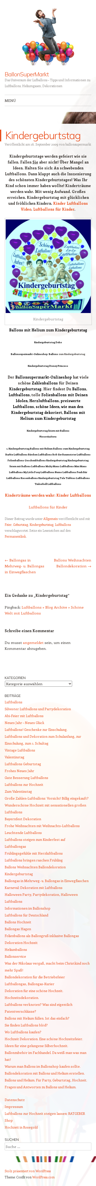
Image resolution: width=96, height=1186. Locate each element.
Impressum (14, 1106)
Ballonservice (15, 956)
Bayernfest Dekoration (23, 819)
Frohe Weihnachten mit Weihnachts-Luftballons (42, 825)
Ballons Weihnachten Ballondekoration (35, 867)
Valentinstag (14, 757)
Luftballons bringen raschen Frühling (34, 860)
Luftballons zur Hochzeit (24, 784)
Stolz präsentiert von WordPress (28, 1171)
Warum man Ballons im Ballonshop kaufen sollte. (42, 1066)
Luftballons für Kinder (53, 209)
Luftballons (63, 524)
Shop (9, 1120)
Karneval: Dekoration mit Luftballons (34, 887)
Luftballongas (15, 846)
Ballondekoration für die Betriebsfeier (35, 977)
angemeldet (33, 642)
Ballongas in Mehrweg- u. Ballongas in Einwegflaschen (24, 566)
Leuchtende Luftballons (23, 832)
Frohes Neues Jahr (19, 770)
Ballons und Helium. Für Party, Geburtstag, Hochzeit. (46, 1080)
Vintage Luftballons (20, 750)
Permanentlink (15, 536)
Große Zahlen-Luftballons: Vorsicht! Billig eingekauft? (47, 798)
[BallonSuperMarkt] (48, 35)
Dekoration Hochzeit (21, 942)
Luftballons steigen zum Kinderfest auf (35, 839)
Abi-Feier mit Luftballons (24, 715)
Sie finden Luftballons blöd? (26, 1025)
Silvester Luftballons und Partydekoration (38, 709)
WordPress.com (43, 1177)
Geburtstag (20, 524)
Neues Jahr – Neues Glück (24, 722)
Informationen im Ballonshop (27, 908)
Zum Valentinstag (18, 791)
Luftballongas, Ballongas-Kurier (29, 984)
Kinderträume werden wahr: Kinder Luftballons (48, 495)
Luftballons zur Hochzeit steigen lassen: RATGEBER (45, 1113)
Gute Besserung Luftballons (26, 777)
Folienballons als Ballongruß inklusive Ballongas (42, 935)
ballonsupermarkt (78, 144)
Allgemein (50, 519)
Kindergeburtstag (41, 524)
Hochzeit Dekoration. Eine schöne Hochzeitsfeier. (44, 1038)
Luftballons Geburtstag (23, 764)
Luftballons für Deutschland (26, 915)
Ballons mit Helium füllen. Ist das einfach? (37, 1018)
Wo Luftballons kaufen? (23, 1032)
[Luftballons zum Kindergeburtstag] (48, 266)
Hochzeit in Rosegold (21, 1127)
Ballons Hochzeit (18, 922)
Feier (8, 524)
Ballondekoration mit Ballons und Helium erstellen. (45, 1073)
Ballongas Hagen (18, 929)
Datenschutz (15, 1099)
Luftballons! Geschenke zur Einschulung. (36, 729)
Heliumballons (16, 949)
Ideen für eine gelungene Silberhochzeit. (36, 1045)
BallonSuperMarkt (27, 74)
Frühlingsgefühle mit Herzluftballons (34, 853)
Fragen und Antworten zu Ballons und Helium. (40, 1087)
